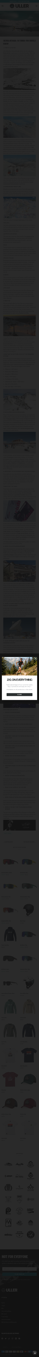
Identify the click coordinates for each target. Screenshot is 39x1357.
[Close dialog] (35, 658)
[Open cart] (34, 1352)
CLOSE (19, 694)
